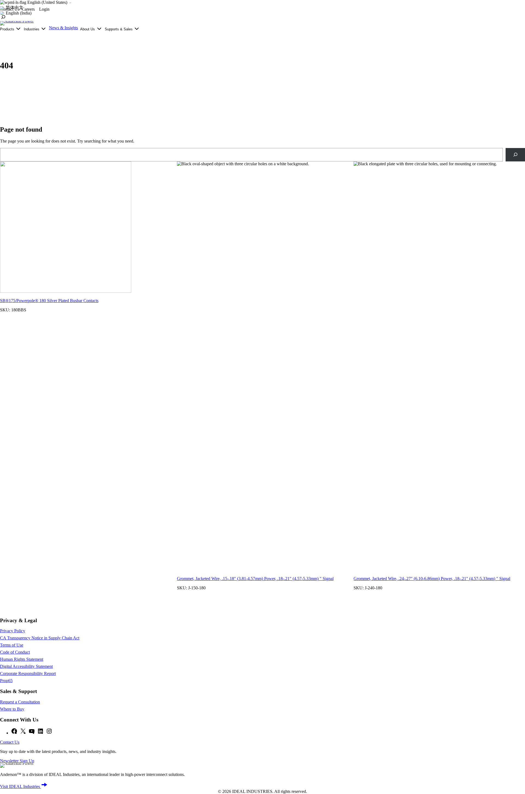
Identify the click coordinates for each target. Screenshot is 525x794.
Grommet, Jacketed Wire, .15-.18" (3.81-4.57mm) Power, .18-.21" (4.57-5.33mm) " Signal (255, 578)
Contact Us (9, 742)
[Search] (515, 154)
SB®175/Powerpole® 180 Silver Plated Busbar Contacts (49, 300)
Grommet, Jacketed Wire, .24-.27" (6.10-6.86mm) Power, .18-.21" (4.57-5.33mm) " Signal (432, 578)
